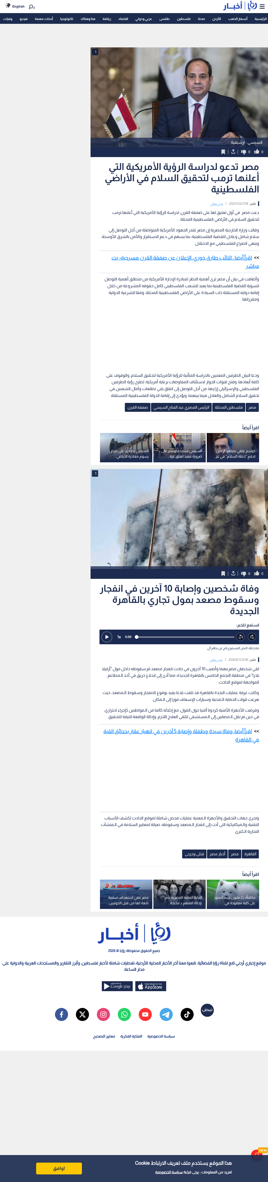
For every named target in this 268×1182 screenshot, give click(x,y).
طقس (164, 19)
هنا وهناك (88, 19)
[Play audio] (107, 637)
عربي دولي (216, 204)
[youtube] (145, 1014)
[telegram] (166, 1014)
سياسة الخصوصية (169, 1172)
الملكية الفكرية (131, 1036)
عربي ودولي (143, 19)
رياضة (107, 19)
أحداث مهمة (44, 19)
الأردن (216, 19)
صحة (201, 19)
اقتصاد (123, 19)
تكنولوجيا (66, 19)
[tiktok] (187, 1014)
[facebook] (61, 1014)
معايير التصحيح (104, 1036)
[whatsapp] (124, 1014)
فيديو (23, 19)
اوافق (59, 1168)
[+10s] (252, 637)
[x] (82, 1014)
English (18, 6)
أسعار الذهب (237, 19)
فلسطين (184, 19)
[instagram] (103, 1014)
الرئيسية (261, 19)
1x (119, 637)
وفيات (7, 19)
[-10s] (240, 637)
